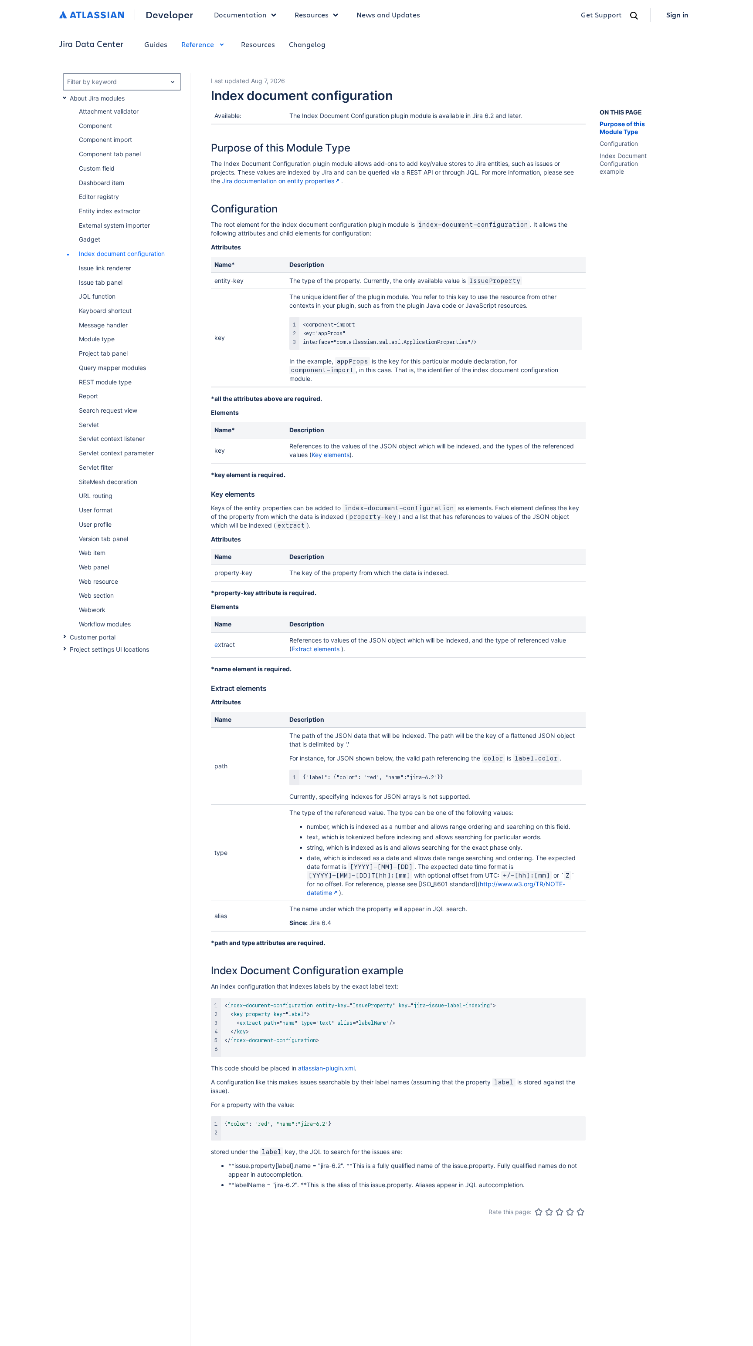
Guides (155, 44)
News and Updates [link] (388, 14)
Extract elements (315, 649)
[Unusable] (538, 1212)
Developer (169, 14)
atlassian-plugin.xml (326, 1068)
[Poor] (549, 1212)
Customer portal (92, 637)
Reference (197, 44)
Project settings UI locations (109, 649)
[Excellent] (580, 1212)
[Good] (570, 1212)
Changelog (307, 44)
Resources (258, 44)
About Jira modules (97, 98)
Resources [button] (312, 14)
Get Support (601, 14)
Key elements (330, 454)
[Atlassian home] (91, 14)
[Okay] (559, 1212)
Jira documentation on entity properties (278, 181)
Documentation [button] (240, 14)
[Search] (634, 15)
